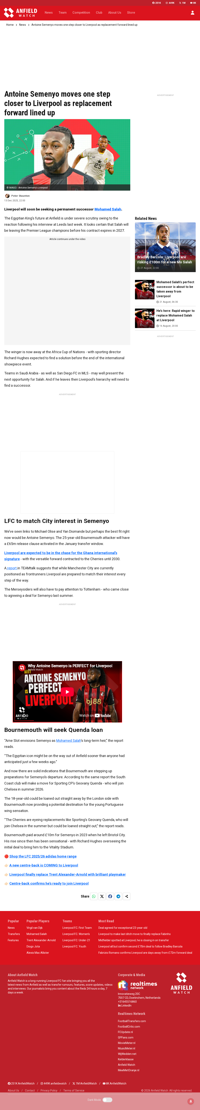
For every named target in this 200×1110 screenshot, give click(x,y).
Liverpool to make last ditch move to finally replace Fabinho (134, 934)
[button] (192, 12)
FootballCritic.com (129, 1026)
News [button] (49, 12)
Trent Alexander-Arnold (41, 940)
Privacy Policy (49, 1090)
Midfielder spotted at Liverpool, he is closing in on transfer (133, 940)
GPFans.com (125, 1037)
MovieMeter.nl (126, 1043)
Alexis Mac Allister (38, 952)
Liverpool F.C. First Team (77, 927)
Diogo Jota (33, 946)
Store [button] (131, 12)
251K (158, 3)
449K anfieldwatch (55, 1083)
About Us (13, 1090)
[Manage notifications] (191, 1101)
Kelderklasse (126, 1059)
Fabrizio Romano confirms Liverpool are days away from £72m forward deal (145, 952)
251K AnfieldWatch (23, 1083)
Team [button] (63, 12)
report (11, 568)
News (22, 24)
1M (184, 3)
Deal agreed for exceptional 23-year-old (122, 927)
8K (194, 3)
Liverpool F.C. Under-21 (76, 940)
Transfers (14, 934)
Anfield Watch (126, 1064)
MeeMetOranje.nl (128, 1070)
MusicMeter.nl (126, 1048)
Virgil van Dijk (35, 927)
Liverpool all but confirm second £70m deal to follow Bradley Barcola (140, 946)
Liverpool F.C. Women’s (76, 934)
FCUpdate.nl (125, 1032)
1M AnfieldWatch (86, 1083)
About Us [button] (114, 12)
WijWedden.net (127, 1053)
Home (10, 24)
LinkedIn (126, 1005)
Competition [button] (81, 12)
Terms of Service (73, 1090)
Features (13, 940)
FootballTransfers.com (132, 1021)
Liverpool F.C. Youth (74, 946)
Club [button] (99, 12)
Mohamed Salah (108, 209)
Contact (30, 1090)
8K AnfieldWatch (115, 1083)
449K (171, 3)
